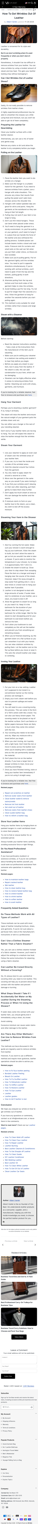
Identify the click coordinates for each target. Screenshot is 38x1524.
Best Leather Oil (11, 1163)
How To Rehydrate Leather (16, 1082)
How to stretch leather (14, 894)
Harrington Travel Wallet (10, 1450)
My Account (6, 1418)
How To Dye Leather (13, 1091)
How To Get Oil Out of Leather (17, 1169)
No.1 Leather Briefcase (10, 1447)
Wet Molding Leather (13, 1160)
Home (2, 9)
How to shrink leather (13, 897)
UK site (30, 1523)
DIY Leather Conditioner (14, 1157)
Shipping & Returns (9, 1421)
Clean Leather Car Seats (15, 1171)
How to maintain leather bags (17, 880)
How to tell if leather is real (16, 1099)
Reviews (28, 1386)
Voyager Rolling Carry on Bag (12, 1460)
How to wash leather (13, 902)
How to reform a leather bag (16, 816)
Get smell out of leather (14, 807)
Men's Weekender (8, 1453)
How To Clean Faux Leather (16, 1140)
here (30, 395)
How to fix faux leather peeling (17, 1071)
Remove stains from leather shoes (18, 810)
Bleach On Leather (12, 1076)
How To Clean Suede (13, 1154)
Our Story (6, 1473)
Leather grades (11, 1096)
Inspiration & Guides (13, 9)
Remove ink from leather (14, 804)
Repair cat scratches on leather (17, 793)
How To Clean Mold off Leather (17, 1137)
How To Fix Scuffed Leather (16, 1079)
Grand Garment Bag (9, 1444)
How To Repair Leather (14, 1143)
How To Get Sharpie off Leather (17, 1151)
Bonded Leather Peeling (14, 1074)
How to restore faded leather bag (18, 891)
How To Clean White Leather (16, 1166)
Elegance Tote (7, 1457)
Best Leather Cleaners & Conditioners (20, 1149)
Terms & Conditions (9, 1427)
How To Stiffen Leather (14, 1085)
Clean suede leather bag (15, 813)
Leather (8, 1093)
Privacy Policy (7, 1431)
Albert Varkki (12, 22)
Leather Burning (11, 1146)
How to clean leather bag (15, 888)
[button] (31, 3)
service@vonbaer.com (13, 1498)
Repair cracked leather (14, 882)
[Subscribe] (31, 1407)
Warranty (6, 1424)
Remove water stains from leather (18, 796)
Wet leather (9, 885)
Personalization (8, 1476)
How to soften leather (13, 899)
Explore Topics (7, 1479)
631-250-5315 (17, 1495)
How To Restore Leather (14, 1088)
